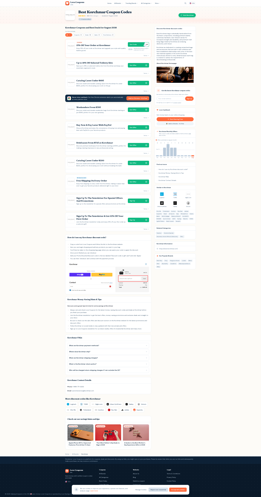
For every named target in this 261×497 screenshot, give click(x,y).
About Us (136, 474)
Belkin (158, 216)
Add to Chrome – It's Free (137, 98)
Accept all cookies (178, 490)
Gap (177, 214)
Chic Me (159, 211)
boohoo (173, 211)
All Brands (117, 3)
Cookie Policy (171, 481)
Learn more (94, 491)
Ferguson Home (174, 260)
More (157, 3)
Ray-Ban (180, 211)
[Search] (185, 3)
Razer (165, 214)
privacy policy (177, 102)
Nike (158, 264)
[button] (68, 35)
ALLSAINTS (185, 216)
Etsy (166, 260)
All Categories (145, 3)
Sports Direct (166, 219)
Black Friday (103, 481)
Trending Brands (131, 3)
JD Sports (171, 214)
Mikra (190, 260)
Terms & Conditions (173, 474)
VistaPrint (173, 264)
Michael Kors (184, 214)
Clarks (191, 214)
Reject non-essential (158, 490)
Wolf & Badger (165, 216)
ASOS (173, 219)
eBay (158, 267)
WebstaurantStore (184, 264)
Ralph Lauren (170, 221)
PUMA (191, 219)
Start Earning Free (176, 119)
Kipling (179, 219)
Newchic (185, 219)
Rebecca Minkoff (175, 216)
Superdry (159, 214)
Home (109, 3)
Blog (134, 477)
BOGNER (159, 219)
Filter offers (70, 31)
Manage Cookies (141, 490)
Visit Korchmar (188, 15)
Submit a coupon (139, 481)
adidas (186, 211)
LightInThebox (160, 221)
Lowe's (184, 260)
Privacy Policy (171, 477)
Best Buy (159, 260)
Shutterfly (165, 264)
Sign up (189, 99)
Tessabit (178, 221)
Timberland (166, 211)
